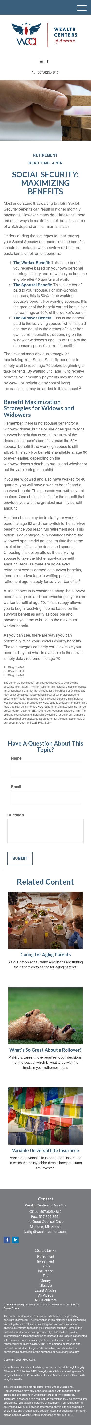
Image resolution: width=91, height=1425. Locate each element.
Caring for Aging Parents (45, 954)
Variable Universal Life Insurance (45, 1150)
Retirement (45, 1256)
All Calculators (46, 1299)
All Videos (45, 1295)
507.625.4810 (48, 72)
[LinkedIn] (41, 61)
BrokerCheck (11, 1308)
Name (16, 758)
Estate (45, 1266)
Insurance (45, 1270)
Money (45, 1280)
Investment (45, 1261)
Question (15, 815)
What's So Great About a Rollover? (45, 1050)
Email (16, 786)
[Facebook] (48, 61)
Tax (45, 1275)
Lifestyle (45, 1285)
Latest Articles (45, 1290)
